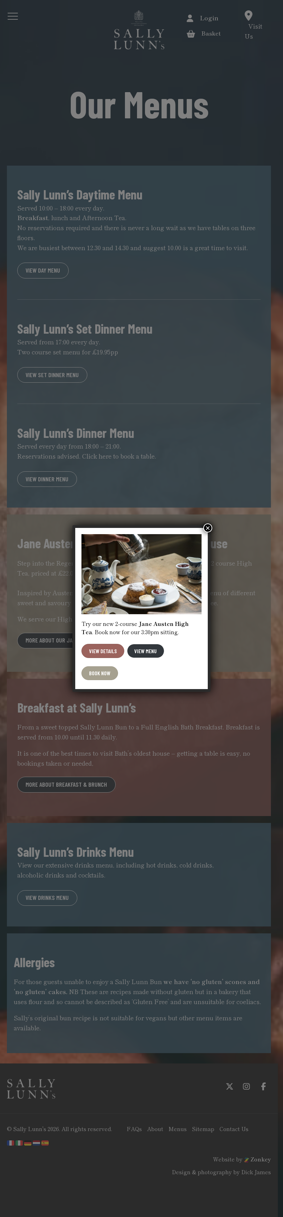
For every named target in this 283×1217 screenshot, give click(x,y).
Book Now (99, 673)
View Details (103, 651)
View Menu (145, 651)
